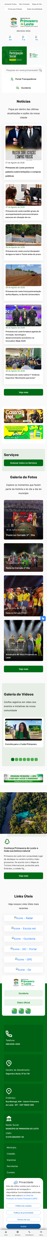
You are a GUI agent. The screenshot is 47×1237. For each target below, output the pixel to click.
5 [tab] (28, 759)
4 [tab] (24, 759)
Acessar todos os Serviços (23, 463)
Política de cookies (23, 1206)
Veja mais (23, 392)
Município (11, 1147)
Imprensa (11, 1160)
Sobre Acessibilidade (34, 9)
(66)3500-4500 (23, 31)
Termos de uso (23, 1219)
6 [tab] (32, 759)
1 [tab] (12, 759)
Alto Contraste (24, 4)
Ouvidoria (23, 993)
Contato (11, 1172)
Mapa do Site (37, 4)
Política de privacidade (23, 1213)
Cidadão (11, 1153)
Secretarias (12, 1166)
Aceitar (23, 1226)
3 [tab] (20, 759)
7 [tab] (36, 759)
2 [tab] (16, 759)
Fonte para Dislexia (15, 9)
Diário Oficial (23, 1002)
